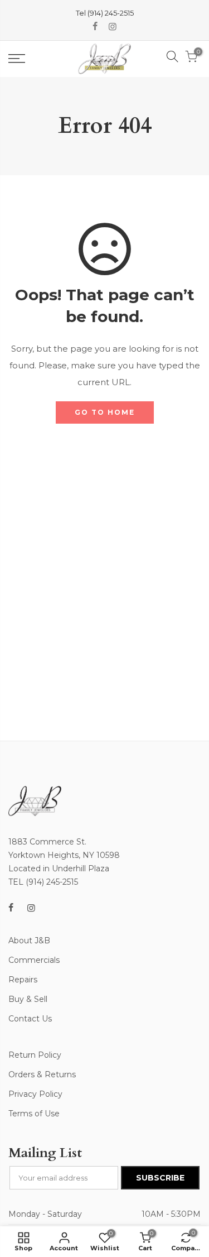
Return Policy (34, 1055)
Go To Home (105, 412)
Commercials (34, 960)
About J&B (29, 940)
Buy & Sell (27, 999)
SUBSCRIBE (160, 1178)
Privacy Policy (35, 1094)
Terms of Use (34, 1114)
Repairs (22, 980)
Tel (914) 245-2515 (105, 12)
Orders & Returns (42, 1074)
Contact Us (30, 1019)
